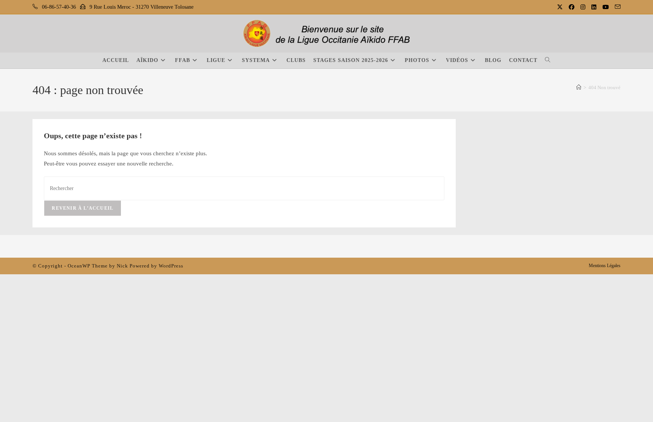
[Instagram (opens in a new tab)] (583, 7)
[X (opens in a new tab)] (560, 7)
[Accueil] (578, 87)
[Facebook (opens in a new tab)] (572, 7)
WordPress (171, 266)
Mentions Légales (605, 265)
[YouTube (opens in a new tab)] (606, 7)
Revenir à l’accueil (82, 208)
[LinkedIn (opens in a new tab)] (594, 7)
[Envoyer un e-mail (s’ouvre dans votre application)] (617, 7)
